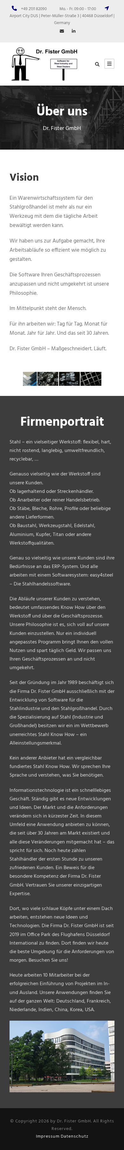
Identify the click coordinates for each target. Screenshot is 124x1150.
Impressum (47, 1136)
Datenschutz (74, 1136)
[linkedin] (73, 31)
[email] (62, 31)
